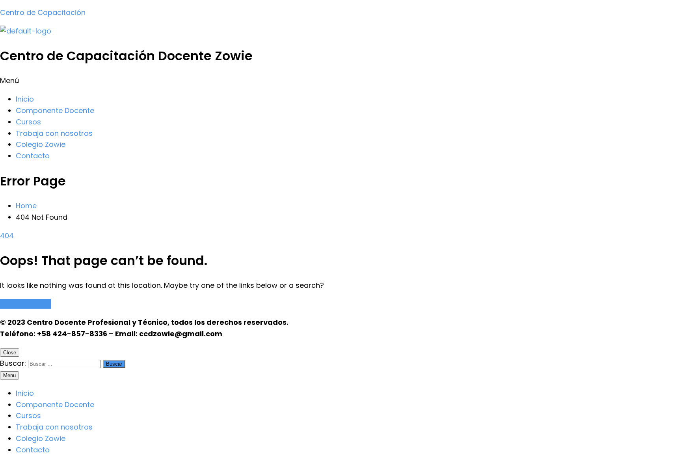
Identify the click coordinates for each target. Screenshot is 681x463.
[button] (340, 81)
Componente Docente (55, 110)
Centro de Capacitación (43, 12)
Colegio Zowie (40, 144)
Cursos (28, 122)
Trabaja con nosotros (54, 133)
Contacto (33, 156)
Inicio (25, 99)
